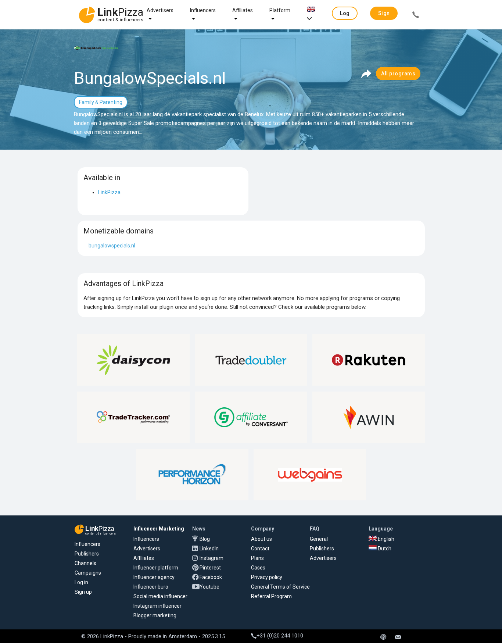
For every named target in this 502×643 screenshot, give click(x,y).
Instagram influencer (157, 606)
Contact (260, 548)
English (385, 539)
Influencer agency (154, 577)
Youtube (209, 587)
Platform (279, 10)
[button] (345, 13)
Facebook (211, 577)
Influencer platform (155, 568)
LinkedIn (209, 548)
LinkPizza (109, 192)
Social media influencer (160, 596)
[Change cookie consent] (383, 637)
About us (261, 539)
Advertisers (160, 10)
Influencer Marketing (158, 529)
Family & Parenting (100, 102)
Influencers (203, 10)
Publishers (87, 554)
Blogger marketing (154, 615)
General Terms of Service (280, 587)
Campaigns (88, 573)
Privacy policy (266, 577)
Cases (258, 568)
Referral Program (271, 596)
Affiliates (242, 10)
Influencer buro (150, 587)
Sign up (83, 592)
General (319, 539)
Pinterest (210, 568)
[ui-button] (415, 15)
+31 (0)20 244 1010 (280, 635)
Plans (257, 558)
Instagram (211, 558)
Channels (85, 563)
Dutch (384, 548)
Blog (205, 539)
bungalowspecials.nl (112, 246)
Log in (81, 582)
